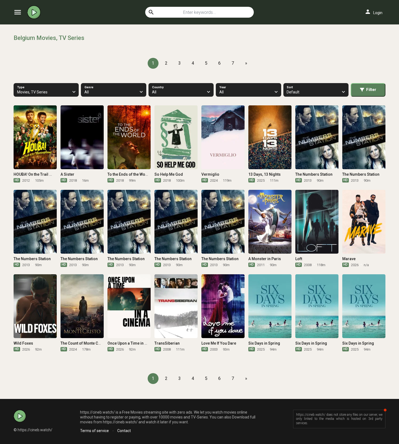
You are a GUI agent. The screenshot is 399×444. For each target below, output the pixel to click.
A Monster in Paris (264, 259)
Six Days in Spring (264, 343)
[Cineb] (35, 12)
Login (373, 11)
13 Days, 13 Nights (264, 174)
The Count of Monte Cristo (83, 343)
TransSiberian (167, 343)
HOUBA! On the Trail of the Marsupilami (48, 174)
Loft (298, 259)
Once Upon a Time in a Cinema (134, 343)
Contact (124, 431)
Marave (349, 259)
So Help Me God (168, 174)
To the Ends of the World (128, 174)
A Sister (67, 174)
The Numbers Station (313, 174)
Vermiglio (210, 174)
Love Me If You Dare (218, 343)
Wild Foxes (23, 343)
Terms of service (94, 431)
